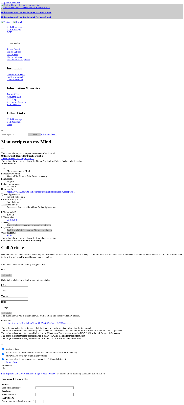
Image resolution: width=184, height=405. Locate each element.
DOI (3, 269)
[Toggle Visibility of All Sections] (2, 148)
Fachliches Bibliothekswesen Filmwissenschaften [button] (29, 230)
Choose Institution (15, 79)
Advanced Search (49, 134)
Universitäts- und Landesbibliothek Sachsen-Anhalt (26, 12)
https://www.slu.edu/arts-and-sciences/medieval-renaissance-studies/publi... (41, 192)
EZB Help (11, 99)
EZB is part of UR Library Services (17, 373)
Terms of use (11, 362)
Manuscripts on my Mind (26, 141)
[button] (22, 156)
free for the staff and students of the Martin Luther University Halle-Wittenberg (41, 352)
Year (3, 290)
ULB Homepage (14, 27)
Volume (4, 296)
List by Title (12, 54)
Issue (3, 302)
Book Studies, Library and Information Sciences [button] (29, 225)
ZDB (9, 235)
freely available (12, 349)
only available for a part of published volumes (26, 356)
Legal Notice (41, 373)
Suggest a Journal (15, 77)
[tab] (92, 156)
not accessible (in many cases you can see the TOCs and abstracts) (36, 359)
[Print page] (7, 22)
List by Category (14, 57)
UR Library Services (16, 102)
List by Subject (14, 52)
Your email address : (11, 387)
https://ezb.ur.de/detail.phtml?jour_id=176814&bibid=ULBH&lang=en (39, 323)
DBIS (9, 32)
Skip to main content (10, 2)
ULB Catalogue (14, 29)
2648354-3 (12, 220)
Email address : (9, 394)
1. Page (4, 307)
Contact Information (16, 74)
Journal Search (13, 49)
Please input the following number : (18, 401)
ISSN (3, 285)
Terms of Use (13, 94)
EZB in (14, 104)
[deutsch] (17, 22)
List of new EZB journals (18, 59)
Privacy (51, 373)
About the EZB (14, 97)
